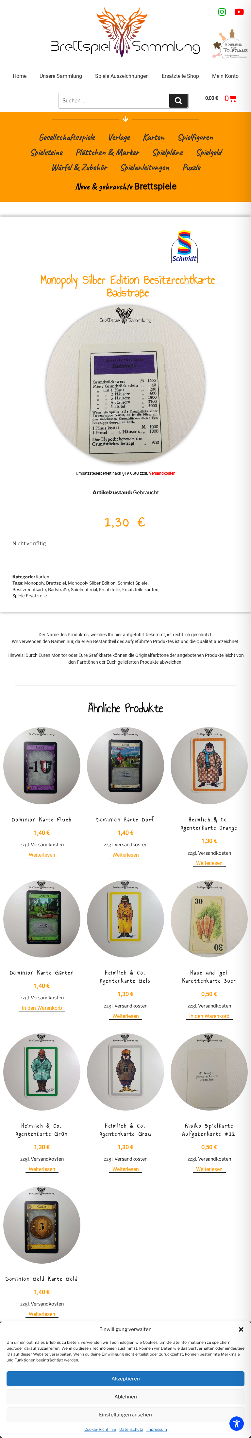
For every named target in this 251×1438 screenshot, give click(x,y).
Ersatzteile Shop (180, 76)
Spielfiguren (195, 137)
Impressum (156, 1429)
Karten (153, 137)
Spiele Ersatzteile (29, 595)
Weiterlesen (42, 855)
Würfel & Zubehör (79, 167)
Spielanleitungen (144, 167)
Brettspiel (56, 583)
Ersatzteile (109, 589)
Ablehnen (125, 1397)
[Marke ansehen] (184, 263)
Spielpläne (167, 152)
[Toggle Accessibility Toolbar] (236, 1423)
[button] (241, 1329)
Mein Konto (225, 76)
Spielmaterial (84, 589)
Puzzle (191, 167)
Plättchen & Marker (107, 152)
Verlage (118, 137)
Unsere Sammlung (61, 76)
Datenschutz (131, 1429)
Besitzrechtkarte (29, 589)
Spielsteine (46, 152)
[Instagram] (222, 11)
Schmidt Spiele (133, 583)
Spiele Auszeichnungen (122, 76)
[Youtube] (239, 11)
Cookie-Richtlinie (100, 1429)
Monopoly (34, 583)
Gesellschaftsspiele (66, 137)
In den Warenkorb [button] (42, 1008)
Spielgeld (208, 152)
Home (19, 76)
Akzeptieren (125, 1379)
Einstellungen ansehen (125, 1415)
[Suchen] (178, 101)
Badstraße (58, 589)
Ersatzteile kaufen (140, 589)
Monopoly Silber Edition (92, 583)
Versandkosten (162, 473)
